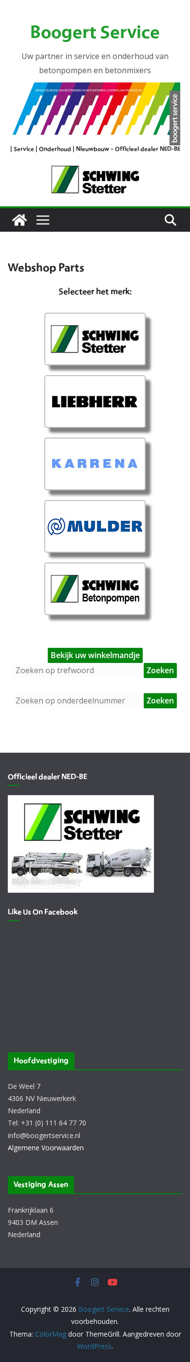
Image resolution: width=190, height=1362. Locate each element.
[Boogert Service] (19, 220)
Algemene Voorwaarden (46, 1147)
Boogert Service (95, 33)
